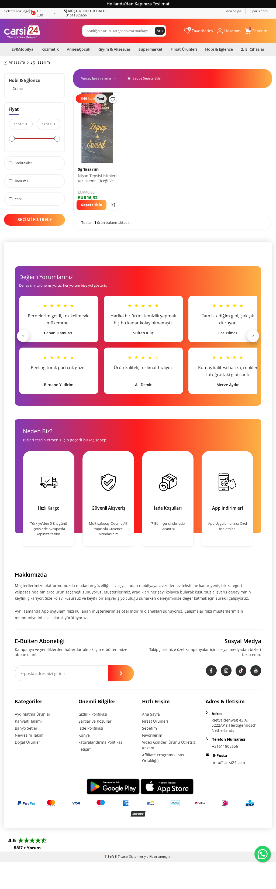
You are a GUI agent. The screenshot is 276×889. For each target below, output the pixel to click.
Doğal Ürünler (27, 742)
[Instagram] (226, 670)
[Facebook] (211, 670)
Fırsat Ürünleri (184, 49)
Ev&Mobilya (22, 49)
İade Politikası (90, 728)
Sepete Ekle (91, 204)
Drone (18, 88)
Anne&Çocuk (78, 49)
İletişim (85, 749)
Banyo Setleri (27, 728)
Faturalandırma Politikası (100, 742)
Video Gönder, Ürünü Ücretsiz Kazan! (169, 745)
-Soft (110, 856)
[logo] (22, 31)
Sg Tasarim (88, 169)
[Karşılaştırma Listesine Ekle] (113, 205)
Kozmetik (50, 49)
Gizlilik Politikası (92, 714)
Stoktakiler (23, 163)
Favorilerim (152, 735)
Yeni (18, 199)
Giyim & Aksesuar (114, 49)
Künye (84, 735)
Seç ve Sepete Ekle (146, 78)
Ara (160, 30)
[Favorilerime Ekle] (113, 99)
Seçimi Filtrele (35, 219)
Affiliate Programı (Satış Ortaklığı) (163, 757)
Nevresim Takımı (29, 735)
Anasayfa (17, 62)
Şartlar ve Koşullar (95, 721)
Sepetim (149, 728)
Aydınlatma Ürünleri (33, 714)
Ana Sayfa (233, 11)
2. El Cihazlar (252, 49)
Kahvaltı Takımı (28, 721)
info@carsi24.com (229, 762)
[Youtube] (255, 670)
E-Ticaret (121, 856)
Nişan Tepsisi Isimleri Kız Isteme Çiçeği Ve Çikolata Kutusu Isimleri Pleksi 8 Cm (97, 178)
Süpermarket (151, 49)
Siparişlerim (259, 11)
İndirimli (21, 181)
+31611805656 (85, 13)
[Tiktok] (241, 670)
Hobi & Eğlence (219, 49)
